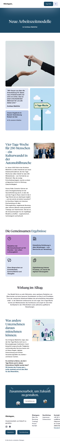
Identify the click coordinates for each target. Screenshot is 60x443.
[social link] (6, 427)
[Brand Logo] (8, 4)
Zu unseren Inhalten (14, 120)
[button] (56, 4)
